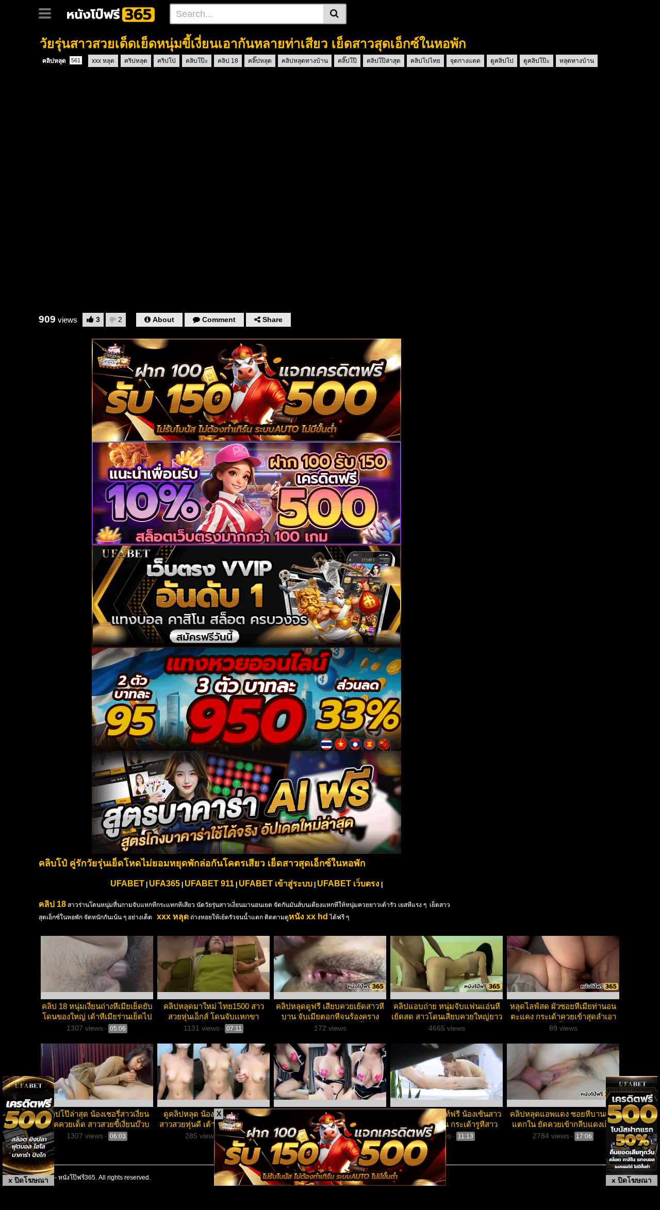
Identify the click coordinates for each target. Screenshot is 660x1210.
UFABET (127, 883)
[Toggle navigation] (49, 12)
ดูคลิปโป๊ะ (536, 60)
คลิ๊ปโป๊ (347, 60)
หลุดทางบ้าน (576, 60)
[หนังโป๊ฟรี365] (111, 13)
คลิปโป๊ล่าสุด (384, 60)
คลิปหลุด (61, 60)
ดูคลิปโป (502, 60)
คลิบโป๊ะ (197, 60)
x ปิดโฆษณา (28, 1180)
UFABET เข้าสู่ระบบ (275, 883)
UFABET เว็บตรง (348, 883)
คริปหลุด (135, 60)
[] (334, 14)
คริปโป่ (166, 60)
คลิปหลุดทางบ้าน (305, 60)
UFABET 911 (209, 883)
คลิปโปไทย (425, 60)
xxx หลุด (103, 60)
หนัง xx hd (308, 916)
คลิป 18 (228, 60)
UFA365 (164, 883)
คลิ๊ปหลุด (260, 60)
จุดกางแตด (465, 60)
